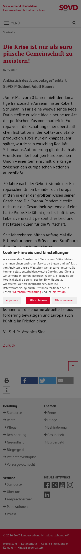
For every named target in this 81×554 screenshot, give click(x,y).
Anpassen (12, 300)
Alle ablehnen (38, 300)
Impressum (58, 292)
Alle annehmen (64, 300)
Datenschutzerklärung (27, 292)
